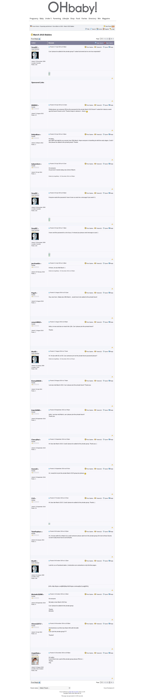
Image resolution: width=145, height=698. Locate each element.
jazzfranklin (35, 263)
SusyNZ (34, 47)
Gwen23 (34, 469)
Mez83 (34, 351)
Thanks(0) (99, 47)
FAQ (88, 29)
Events (100, 29)
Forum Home (35, 26)
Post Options (89, 47)
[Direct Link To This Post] (49, 46)
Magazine (106, 18)
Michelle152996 (37, 594)
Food (78, 18)
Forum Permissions (108, 688)
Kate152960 (35, 410)
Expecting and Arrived (45, 26)
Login (113, 29)
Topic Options (109, 43)
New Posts (108, 26)
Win (99, 18)
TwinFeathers (36, 532)
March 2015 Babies (69, 26)
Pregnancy (34, 18)
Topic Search (99, 43)
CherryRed (35, 440)
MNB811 (34, 105)
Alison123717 (36, 624)
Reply (111, 47)
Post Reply (35, 39)
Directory (92, 18)
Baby (42, 18)
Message (51, 43)
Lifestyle (65, 18)
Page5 (33, 293)
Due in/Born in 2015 (58, 26)
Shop (72, 18)
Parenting (57, 18)
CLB (33, 498)
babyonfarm (36, 164)
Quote (106, 47)
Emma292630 (36, 381)
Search (94, 29)
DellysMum (35, 134)
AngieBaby (35, 653)
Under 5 (48, 18)
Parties (84, 18)
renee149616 (36, 322)
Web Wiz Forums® (73, 691)
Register (107, 29)
